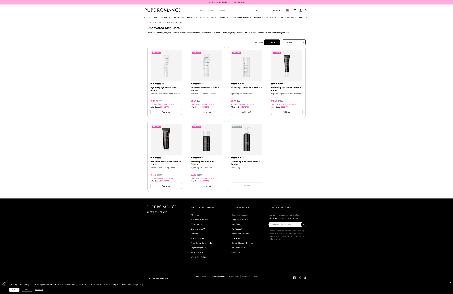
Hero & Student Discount (242, 243)
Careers (194, 233)
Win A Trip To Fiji (198, 257)
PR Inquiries (196, 224)
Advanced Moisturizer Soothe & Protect (166, 162)
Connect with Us (198, 229)
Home (149, 22)
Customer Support (239, 214)
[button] (165, 17)
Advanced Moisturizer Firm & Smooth (205, 88)
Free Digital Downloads (201, 243)
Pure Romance (162, 278)
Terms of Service (218, 276)
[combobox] (227, 10)
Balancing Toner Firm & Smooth (246, 87)
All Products (159, 22)
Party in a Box (197, 252)
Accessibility (234, 276)
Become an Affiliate (240, 233)
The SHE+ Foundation (200, 219)
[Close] (450, 282)
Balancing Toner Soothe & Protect (203, 162)
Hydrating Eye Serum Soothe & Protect (286, 88)
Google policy (138, 285)
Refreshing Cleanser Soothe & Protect (245, 162)
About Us (195, 214)
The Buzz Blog (197, 238)
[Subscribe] (303, 224)
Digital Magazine (198, 247)
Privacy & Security (201, 276)
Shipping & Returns (240, 219)
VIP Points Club (238, 247)
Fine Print (235, 238)
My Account (236, 229)
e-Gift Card (236, 252)
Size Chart (236, 224)
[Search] (257, 10)
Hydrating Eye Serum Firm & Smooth (164, 88)
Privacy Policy (127, 285)
